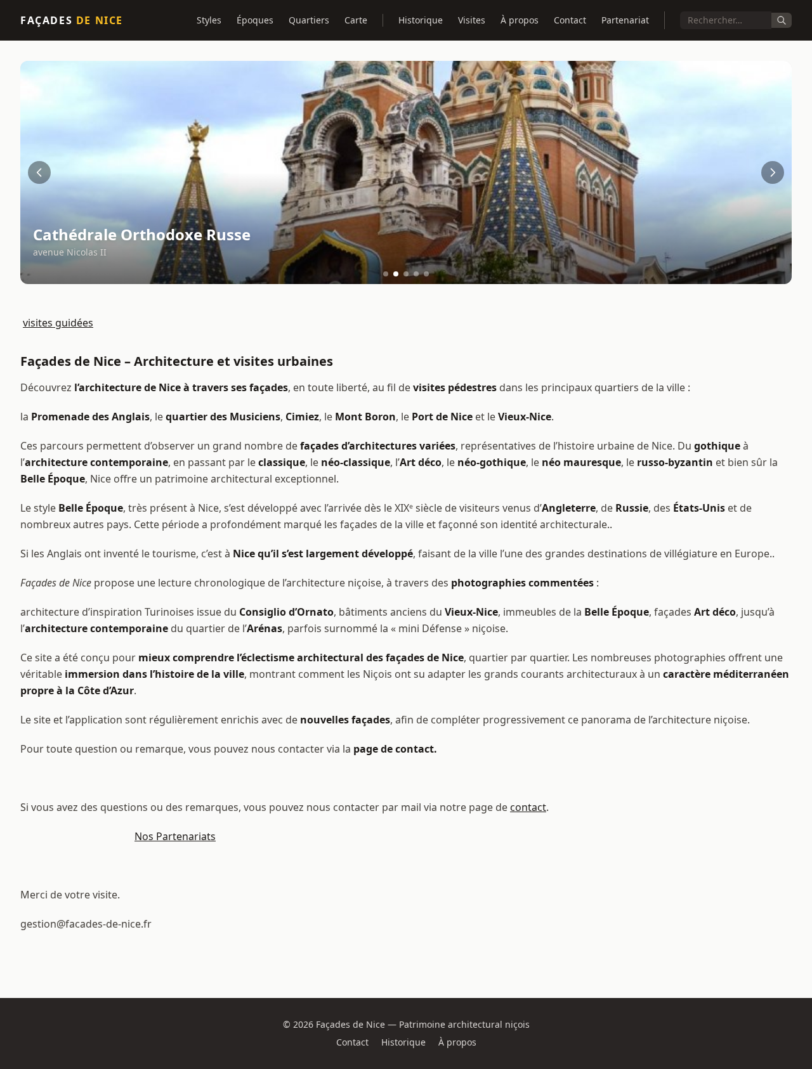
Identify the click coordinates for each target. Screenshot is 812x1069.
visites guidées (58, 323)
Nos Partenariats (175, 836)
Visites (471, 20)
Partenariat (625, 20)
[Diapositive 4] (416, 273)
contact (528, 807)
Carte (355, 20)
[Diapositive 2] (395, 273)
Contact (570, 20)
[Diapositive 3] (406, 273)
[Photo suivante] (772, 172)
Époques (255, 20)
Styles (209, 20)
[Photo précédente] (39, 172)
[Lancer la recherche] (781, 20)
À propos (520, 20)
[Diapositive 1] (385, 273)
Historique (420, 20)
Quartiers (309, 20)
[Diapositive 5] (426, 273)
